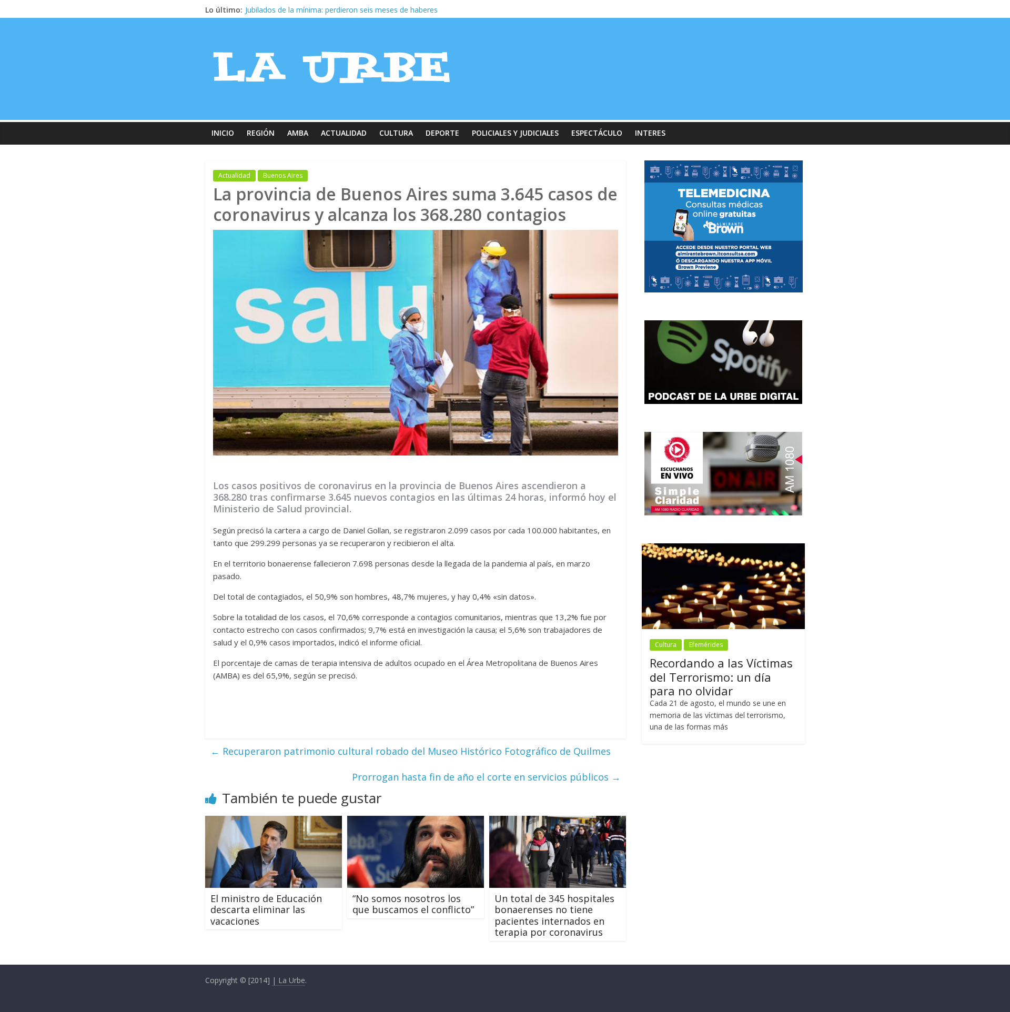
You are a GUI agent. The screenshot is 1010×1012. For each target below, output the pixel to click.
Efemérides (706, 644)
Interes (650, 133)
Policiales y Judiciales (515, 133)
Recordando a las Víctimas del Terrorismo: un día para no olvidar (355, 10)
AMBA (297, 133)
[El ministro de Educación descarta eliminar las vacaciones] (273, 822)
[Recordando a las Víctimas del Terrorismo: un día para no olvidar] (723, 549)
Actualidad (344, 133)
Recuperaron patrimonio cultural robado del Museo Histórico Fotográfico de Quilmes (410, 751)
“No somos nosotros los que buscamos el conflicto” (413, 904)
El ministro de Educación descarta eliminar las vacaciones (266, 909)
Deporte (442, 133)
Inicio (222, 133)
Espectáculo (596, 133)
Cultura (396, 133)
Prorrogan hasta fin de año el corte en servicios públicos (486, 777)
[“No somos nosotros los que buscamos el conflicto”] (415, 822)
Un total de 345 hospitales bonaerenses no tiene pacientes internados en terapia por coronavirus (554, 915)
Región (261, 133)
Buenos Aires (282, 175)
